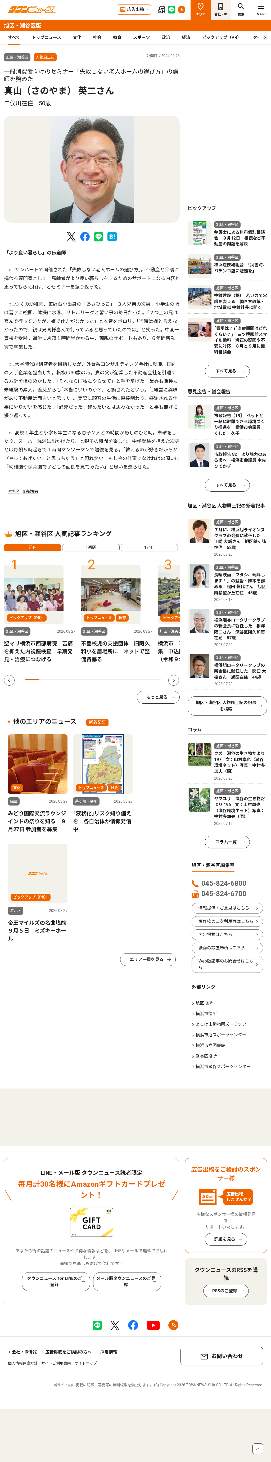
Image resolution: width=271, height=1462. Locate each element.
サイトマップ (86, 1363)
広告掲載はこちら (215, 934)
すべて (14, 37)
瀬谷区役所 (206, 1056)
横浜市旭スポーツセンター (221, 1034)
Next (173, 680)
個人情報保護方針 (23, 1363)
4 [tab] (72, 679)
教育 (117, 37)
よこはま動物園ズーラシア (221, 1024)
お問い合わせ (227, 1356)
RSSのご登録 (224, 1290)
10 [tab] (154, 679)
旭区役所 (204, 1003)
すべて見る (226, 371)
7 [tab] (113, 679)
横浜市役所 (206, 1013)
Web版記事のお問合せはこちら (226, 964)
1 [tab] (32, 679)
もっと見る (157, 697)
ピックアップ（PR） (221, 37)
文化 (77, 37)
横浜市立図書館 (210, 1045)
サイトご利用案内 (56, 1363)
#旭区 (14, 491)
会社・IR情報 (24, 1352)
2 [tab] (45, 679)
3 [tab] (59, 679)
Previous (9, 680)
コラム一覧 (226, 841)
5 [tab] (86, 679)
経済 (186, 37)
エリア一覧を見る (147, 959)
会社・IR (220, 14)
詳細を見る (224, 1239)
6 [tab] (100, 679)
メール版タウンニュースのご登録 (125, 1281)
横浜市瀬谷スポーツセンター (223, 1066)
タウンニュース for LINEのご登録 (54, 1281)
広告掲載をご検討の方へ (68, 1352)
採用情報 (108, 1352)
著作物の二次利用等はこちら (226, 921)
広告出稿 (135, 9)
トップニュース (46, 37)
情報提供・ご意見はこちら (223, 908)
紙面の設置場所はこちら (221, 947)
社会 (97, 37)
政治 (166, 37)
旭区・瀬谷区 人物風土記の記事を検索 (226, 706)
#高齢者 (30, 491)
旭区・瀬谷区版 (22, 26)
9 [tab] (140, 679)
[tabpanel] (92, 169)
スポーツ (141, 37)
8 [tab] (127, 679)
